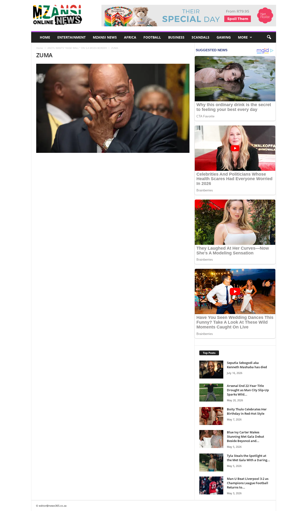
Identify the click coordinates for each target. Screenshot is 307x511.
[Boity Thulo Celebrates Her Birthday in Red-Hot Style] (211, 416)
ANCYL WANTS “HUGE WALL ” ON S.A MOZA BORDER (77, 48)
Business (176, 37)
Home (45, 37)
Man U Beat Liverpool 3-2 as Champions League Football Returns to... (247, 483)
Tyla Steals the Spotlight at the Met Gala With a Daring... (248, 458)
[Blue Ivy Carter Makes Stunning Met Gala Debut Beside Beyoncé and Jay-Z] (211, 439)
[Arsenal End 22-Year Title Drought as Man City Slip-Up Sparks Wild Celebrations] (211, 393)
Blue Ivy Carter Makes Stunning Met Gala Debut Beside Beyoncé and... (245, 436)
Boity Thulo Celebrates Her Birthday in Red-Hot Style (247, 411)
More (243, 37)
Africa (130, 37)
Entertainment (71, 37)
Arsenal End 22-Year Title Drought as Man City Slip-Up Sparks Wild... (248, 390)
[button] (269, 37)
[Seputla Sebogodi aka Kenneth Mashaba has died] (211, 370)
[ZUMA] (113, 108)
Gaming (224, 37)
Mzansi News (105, 37)
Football (152, 37)
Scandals (200, 37)
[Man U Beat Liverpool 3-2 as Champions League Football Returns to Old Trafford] (211, 485)
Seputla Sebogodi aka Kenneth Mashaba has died (247, 365)
